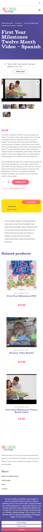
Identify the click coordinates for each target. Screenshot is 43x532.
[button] (38, 82)
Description (31, 202)
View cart (20, 71)
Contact (4, 488)
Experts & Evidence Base (10, 476)
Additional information (12, 208)
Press (3, 484)
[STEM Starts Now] (9, 10)
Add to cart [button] (21, 271)
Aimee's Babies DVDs (17, 188)
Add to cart (20, 182)
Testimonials (6, 480)
